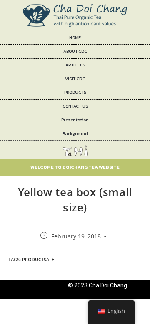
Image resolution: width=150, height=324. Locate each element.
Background (75, 133)
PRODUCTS (75, 92)
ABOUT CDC (75, 51)
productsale (38, 259)
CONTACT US (75, 106)
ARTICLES (75, 65)
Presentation (75, 120)
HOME (75, 37)
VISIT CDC (75, 79)
